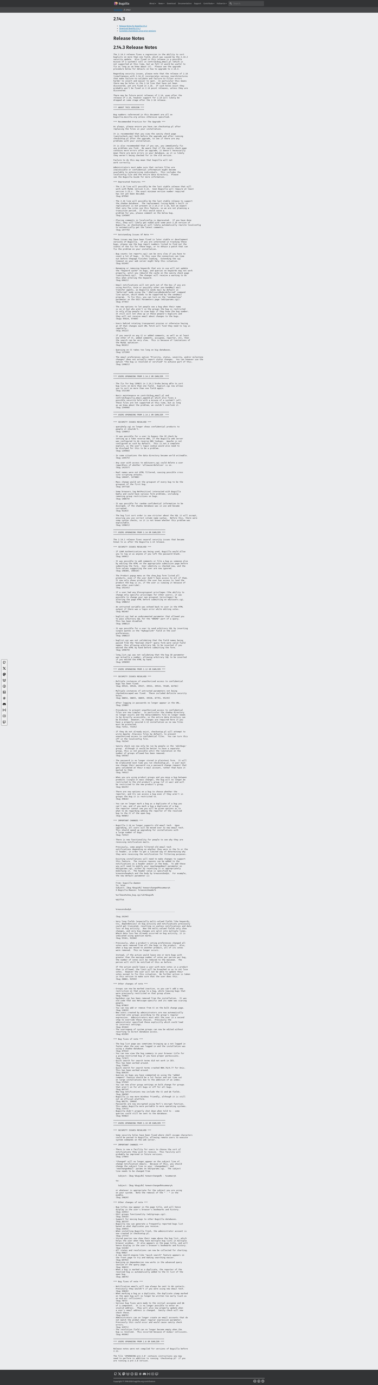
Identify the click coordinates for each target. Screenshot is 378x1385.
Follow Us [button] (221, 3)
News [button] (160, 3)
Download (171, 3)
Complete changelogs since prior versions (137, 31)
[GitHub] (4, 663)
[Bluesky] (4, 681)
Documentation (185, 3)
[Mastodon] (4, 675)
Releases (118, 10)
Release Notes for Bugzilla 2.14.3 (133, 26)
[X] (4, 669)
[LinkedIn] (4, 693)
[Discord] (4, 705)
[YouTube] (4, 717)
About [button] (152, 3)
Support (197, 3)
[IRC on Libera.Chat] (4, 699)
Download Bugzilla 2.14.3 (129, 28)
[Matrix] (4, 711)
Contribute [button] (208, 3)
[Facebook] (4, 687)
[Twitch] (4, 723)
